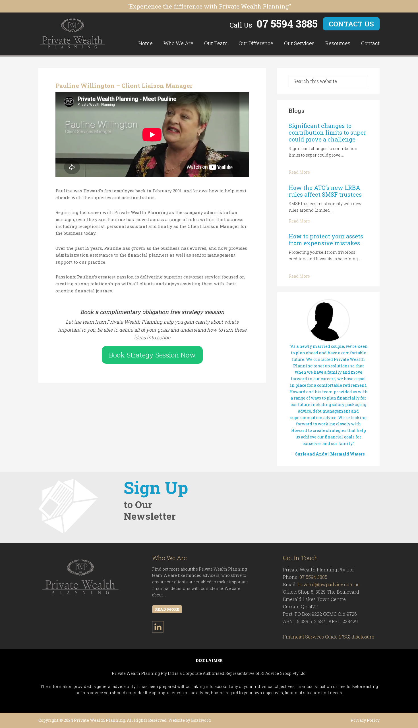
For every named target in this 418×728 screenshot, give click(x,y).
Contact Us (351, 23)
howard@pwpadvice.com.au (328, 584)
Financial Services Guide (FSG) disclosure (328, 637)
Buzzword (201, 720)
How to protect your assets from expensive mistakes (326, 239)
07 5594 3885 (287, 23)
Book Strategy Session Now (152, 354)
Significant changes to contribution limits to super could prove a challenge (327, 132)
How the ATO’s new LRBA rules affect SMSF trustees (325, 191)
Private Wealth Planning (72, 34)
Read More (299, 172)
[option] (328, 379)
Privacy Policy (365, 720)
